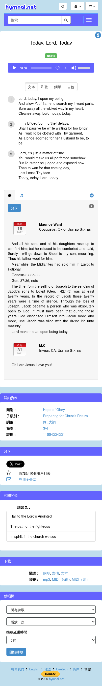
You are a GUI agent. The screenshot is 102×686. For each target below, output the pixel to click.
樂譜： (34, 573)
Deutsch (62, 669)
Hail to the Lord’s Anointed (31, 516)
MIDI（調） (81, 579)
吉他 (70, 86)
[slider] (85, 67)
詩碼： (11, 434)
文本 (31, 86)
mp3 (46, 579)
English (34, 669)
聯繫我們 (17, 669)
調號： (11, 421)
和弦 (44, 86)
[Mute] (73, 67)
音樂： (34, 579)
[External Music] (21, 195)
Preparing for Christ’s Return (65, 415)
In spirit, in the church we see (33, 536)
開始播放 (16, 651)
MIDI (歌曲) (61, 579)
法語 (48, 669)
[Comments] (9, 195)
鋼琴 (57, 86)
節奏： (11, 428)
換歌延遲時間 (16, 632)
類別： (11, 409)
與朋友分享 (27, 479)
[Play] (14, 67)
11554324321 (54, 434)
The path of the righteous (30, 526)
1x (66, 68)
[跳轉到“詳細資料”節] (98, 36)
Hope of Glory (54, 409)
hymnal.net (56, 679)
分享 (14, 207)
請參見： (24, 507)
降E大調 (49, 421)
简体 (76, 669)
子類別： (13, 415)
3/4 (45, 428)
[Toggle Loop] (57, 67)
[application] (51, 68)
